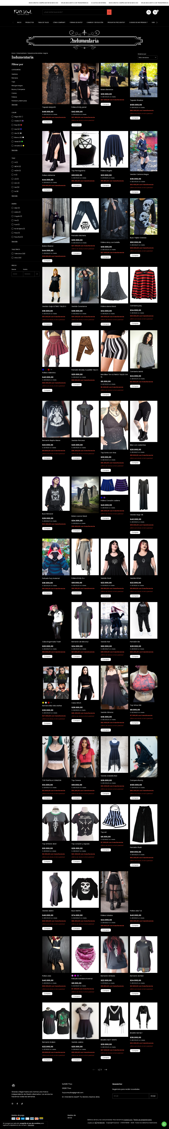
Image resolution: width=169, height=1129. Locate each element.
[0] (155, 12)
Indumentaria (22, 53)
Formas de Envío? (76, 22)
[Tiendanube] (96, 1123)
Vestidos (15, 74)
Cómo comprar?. (59, 22)
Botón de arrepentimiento (143, 1120)
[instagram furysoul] (12, 1103)
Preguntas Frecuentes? (116, 22)
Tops (13, 82)
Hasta (25, 269)
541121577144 (67, 1084)
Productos (29, 22)
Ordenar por (142, 54)
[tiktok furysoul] (22, 1103)
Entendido (31, 1125)
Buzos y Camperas (18, 89)
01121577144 (66, 1088)
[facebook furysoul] (17, 1103)
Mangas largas (17, 86)
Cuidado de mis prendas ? (138, 22)
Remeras (15, 78)
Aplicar (37, 274)
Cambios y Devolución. (95, 22)
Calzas (14, 93)
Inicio (19, 22)
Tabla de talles (43, 22)
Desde (14, 269)
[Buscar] (109, 12)
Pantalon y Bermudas (19, 101)
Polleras (14, 97)
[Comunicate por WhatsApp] (164, 1124)
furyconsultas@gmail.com (72, 1092)
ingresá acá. (128, 1120)
